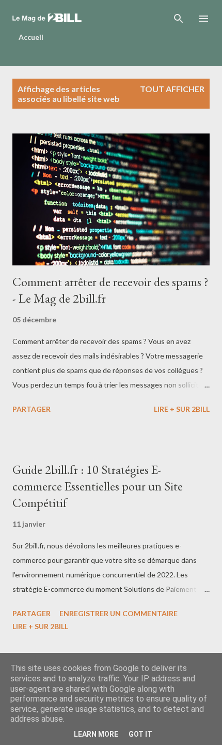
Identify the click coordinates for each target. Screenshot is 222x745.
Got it (140, 734)
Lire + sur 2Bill (182, 409)
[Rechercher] (178, 18)
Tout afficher (172, 89)
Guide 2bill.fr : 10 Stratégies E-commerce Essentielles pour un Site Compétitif (97, 486)
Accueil (31, 37)
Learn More (96, 734)
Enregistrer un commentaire (118, 613)
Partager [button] (31, 409)
